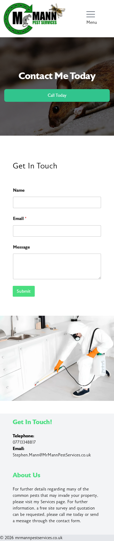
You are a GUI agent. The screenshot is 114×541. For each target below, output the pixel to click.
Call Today (57, 95)
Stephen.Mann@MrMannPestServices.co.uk (52, 455)
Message (21, 247)
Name (19, 190)
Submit (24, 291)
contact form (68, 521)
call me (65, 514)
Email (20, 218)
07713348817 (24, 442)
